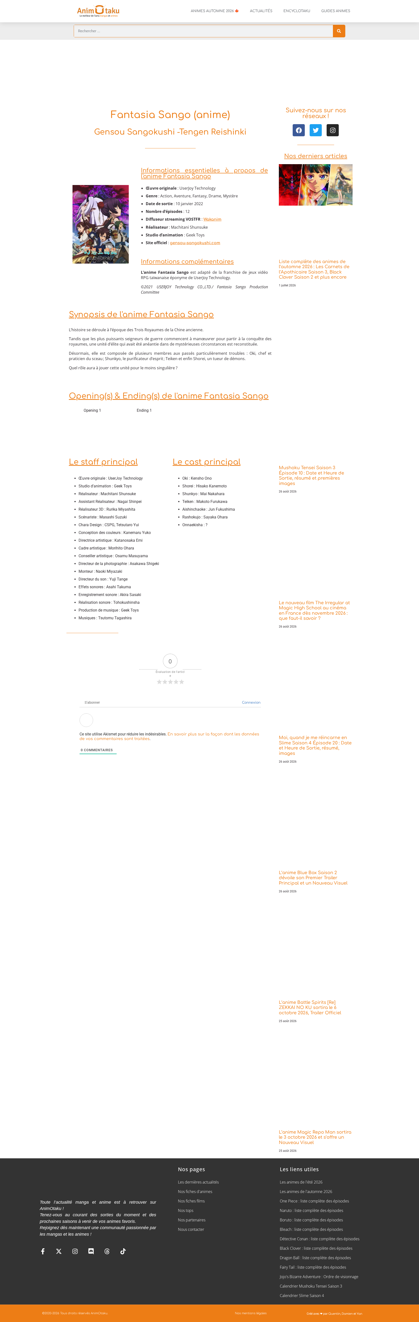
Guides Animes (335, 11)
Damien (347, 1313)
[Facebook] (299, 130)
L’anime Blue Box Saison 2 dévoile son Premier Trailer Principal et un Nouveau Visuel (313, 878)
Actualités (261, 11)
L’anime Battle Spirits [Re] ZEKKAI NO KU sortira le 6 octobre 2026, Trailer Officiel (310, 1007)
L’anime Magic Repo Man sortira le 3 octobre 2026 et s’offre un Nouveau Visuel (315, 1137)
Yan (359, 1313)
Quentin (334, 1313)
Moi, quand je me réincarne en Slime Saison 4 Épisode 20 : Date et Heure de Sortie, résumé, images (315, 745)
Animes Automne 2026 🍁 (215, 11)
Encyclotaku (296, 11)
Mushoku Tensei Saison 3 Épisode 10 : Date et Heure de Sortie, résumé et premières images (311, 475)
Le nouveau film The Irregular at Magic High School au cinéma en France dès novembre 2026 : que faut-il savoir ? (314, 610)
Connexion (250, 702)
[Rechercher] (339, 31)
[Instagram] (333, 130)
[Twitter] (316, 130)
